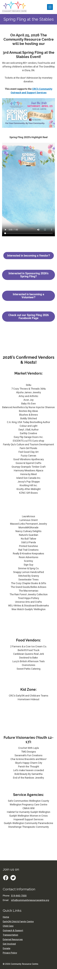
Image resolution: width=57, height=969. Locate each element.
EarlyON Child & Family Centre (18, 921)
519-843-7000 (19, 895)
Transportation (10, 934)
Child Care (8, 926)
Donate (6, 948)
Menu (50, 7)
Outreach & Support (13, 930)
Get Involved (9, 943)
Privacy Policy (10, 952)
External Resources (13, 939)
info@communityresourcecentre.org (30, 900)
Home (6, 917)
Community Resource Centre (24, 964)
